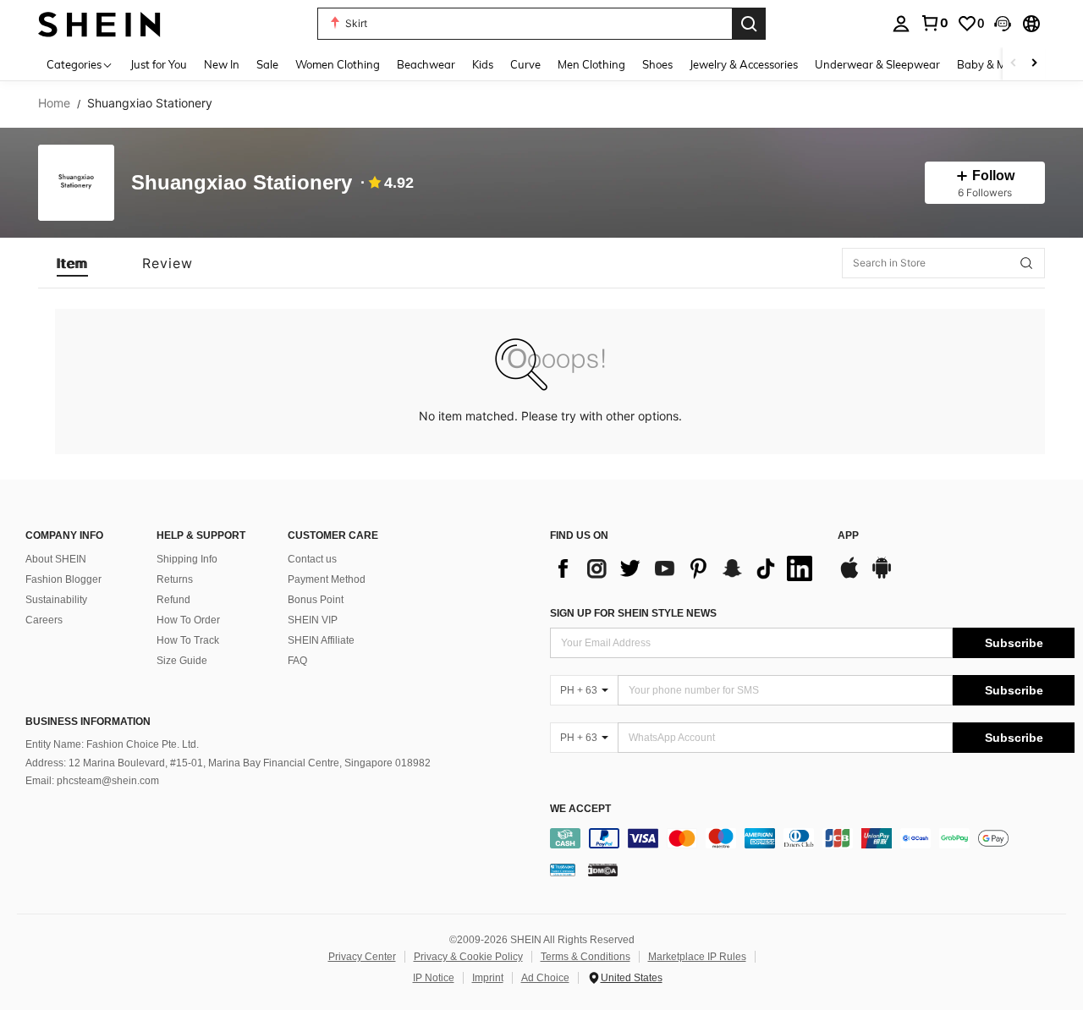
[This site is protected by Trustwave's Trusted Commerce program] (562, 870)
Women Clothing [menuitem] (337, 64)
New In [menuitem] (221, 64)
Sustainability (56, 600)
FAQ (297, 661)
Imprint (487, 978)
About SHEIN (55, 559)
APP (848, 535)
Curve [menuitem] (525, 64)
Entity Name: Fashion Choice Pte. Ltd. (112, 744)
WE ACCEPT (580, 809)
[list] (685, 568)
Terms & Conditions (585, 957)
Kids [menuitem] (482, 64)
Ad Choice (545, 978)
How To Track (188, 640)
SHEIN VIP (313, 620)
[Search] (749, 24)
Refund (173, 600)
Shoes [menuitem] (657, 64)
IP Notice (433, 978)
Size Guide (182, 661)
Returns (175, 579)
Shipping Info (187, 559)
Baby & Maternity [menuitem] (1002, 64)
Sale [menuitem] (267, 64)
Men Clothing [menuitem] (591, 64)
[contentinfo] (812, 838)
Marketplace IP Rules (697, 957)
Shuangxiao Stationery (241, 183)
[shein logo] (99, 23)
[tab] (72, 263)
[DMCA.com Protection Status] (603, 870)
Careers (44, 620)
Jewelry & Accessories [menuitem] (744, 64)
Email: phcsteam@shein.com (92, 781)
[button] (1002, 24)
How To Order (188, 620)
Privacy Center (362, 957)
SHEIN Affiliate (321, 640)
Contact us (312, 559)
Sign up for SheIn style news (633, 613)
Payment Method (327, 579)
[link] (934, 23)
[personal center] (901, 24)
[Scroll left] (1014, 63)
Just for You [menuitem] (158, 64)
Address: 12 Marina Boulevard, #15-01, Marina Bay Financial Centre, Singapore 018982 (228, 763)
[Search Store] (1026, 263)
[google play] (881, 576)
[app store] (849, 576)
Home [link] (54, 103)
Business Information (88, 721)
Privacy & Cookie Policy (468, 957)
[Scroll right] (1034, 63)
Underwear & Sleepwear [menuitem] (877, 64)
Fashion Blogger (63, 579)
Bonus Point (316, 600)
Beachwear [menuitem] (426, 64)
